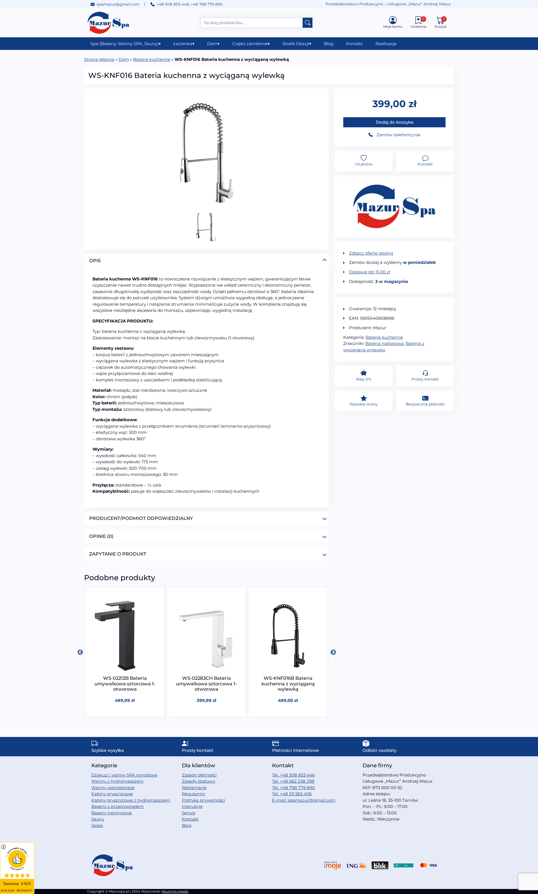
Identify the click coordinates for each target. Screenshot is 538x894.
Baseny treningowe (111, 812)
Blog (328, 43)
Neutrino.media (175, 891)
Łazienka (183, 43)
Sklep (97, 825)
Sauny (97, 819)
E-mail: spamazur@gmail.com (303, 800)
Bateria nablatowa (384, 343)
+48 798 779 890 (206, 4)
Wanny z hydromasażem (117, 781)
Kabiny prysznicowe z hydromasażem (130, 800)
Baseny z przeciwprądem (117, 806)
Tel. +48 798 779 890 (293, 787)
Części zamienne (251, 43)
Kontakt (354, 43)
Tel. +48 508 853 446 (293, 775)
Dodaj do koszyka (394, 122)
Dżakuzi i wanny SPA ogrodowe (124, 775)
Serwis (188, 812)
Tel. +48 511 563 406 (292, 793)
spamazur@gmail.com (118, 4)
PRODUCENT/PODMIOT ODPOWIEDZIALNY (141, 518)
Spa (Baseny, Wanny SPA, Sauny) (126, 43)
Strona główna (99, 59)
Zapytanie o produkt (117, 554)
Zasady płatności (199, 775)
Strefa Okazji (296, 43)
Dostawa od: (369, 272)
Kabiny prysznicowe (112, 793)
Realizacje (385, 43)
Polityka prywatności (203, 800)
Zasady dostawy (198, 781)
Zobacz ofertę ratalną (371, 253)
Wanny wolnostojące (112, 787)
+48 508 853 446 (173, 4)
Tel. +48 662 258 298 (293, 781)
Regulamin (193, 793)
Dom (213, 43)
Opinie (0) (101, 536)
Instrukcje (192, 806)
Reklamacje (194, 787)
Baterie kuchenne (151, 59)
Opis (95, 260)
